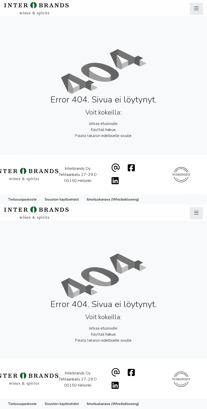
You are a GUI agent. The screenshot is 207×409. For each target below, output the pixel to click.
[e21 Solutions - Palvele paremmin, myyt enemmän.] (194, 199)
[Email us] (116, 168)
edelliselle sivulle (116, 136)
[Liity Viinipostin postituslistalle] (181, 174)
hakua (110, 129)
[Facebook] (131, 168)
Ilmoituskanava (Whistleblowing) (113, 199)
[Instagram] (115, 181)
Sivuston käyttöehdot (62, 199)
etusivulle (108, 123)
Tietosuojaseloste (22, 199)
